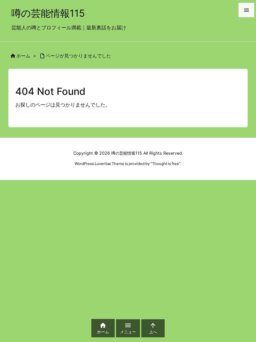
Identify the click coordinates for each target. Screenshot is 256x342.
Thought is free (165, 163)
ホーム (23, 55)
